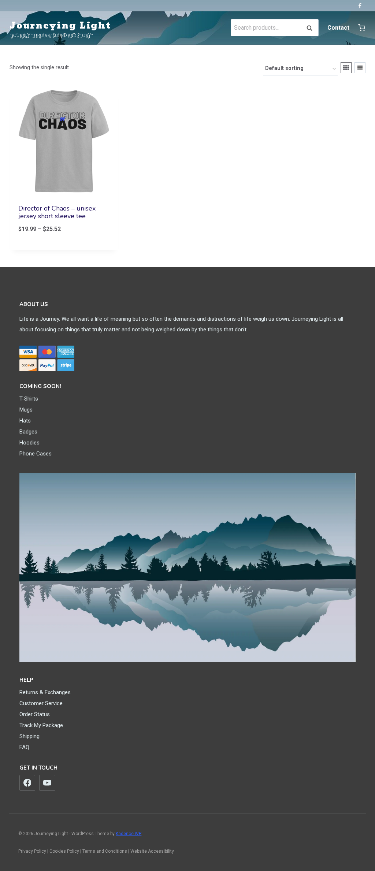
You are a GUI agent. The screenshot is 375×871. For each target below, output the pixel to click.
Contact (338, 27)
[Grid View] (346, 67)
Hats (25, 420)
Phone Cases (35, 453)
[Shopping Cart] (361, 27)
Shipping (29, 736)
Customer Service (41, 703)
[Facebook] (359, 5)
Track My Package (41, 725)
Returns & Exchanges (45, 692)
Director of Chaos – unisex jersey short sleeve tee (57, 212)
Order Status (34, 714)
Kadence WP (128, 833)
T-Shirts (28, 398)
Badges (28, 431)
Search (312, 27)
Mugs (26, 409)
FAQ (24, 747)
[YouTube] (47, 783)
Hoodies (29, 442)
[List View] (359, 67)
